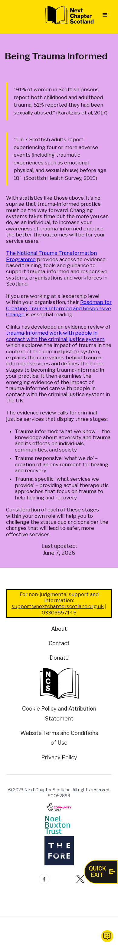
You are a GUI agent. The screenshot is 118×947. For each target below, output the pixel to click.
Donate (59, 658)
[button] (105, 15)
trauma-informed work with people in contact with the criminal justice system (55, 336)
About (59, 629)
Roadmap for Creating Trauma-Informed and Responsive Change (59, 308)
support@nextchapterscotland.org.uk (57, 606)
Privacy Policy (59, 757)
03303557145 (59, 613)
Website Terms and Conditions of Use (59, 738)
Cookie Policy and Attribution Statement (59, 713)
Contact (59, 643)
